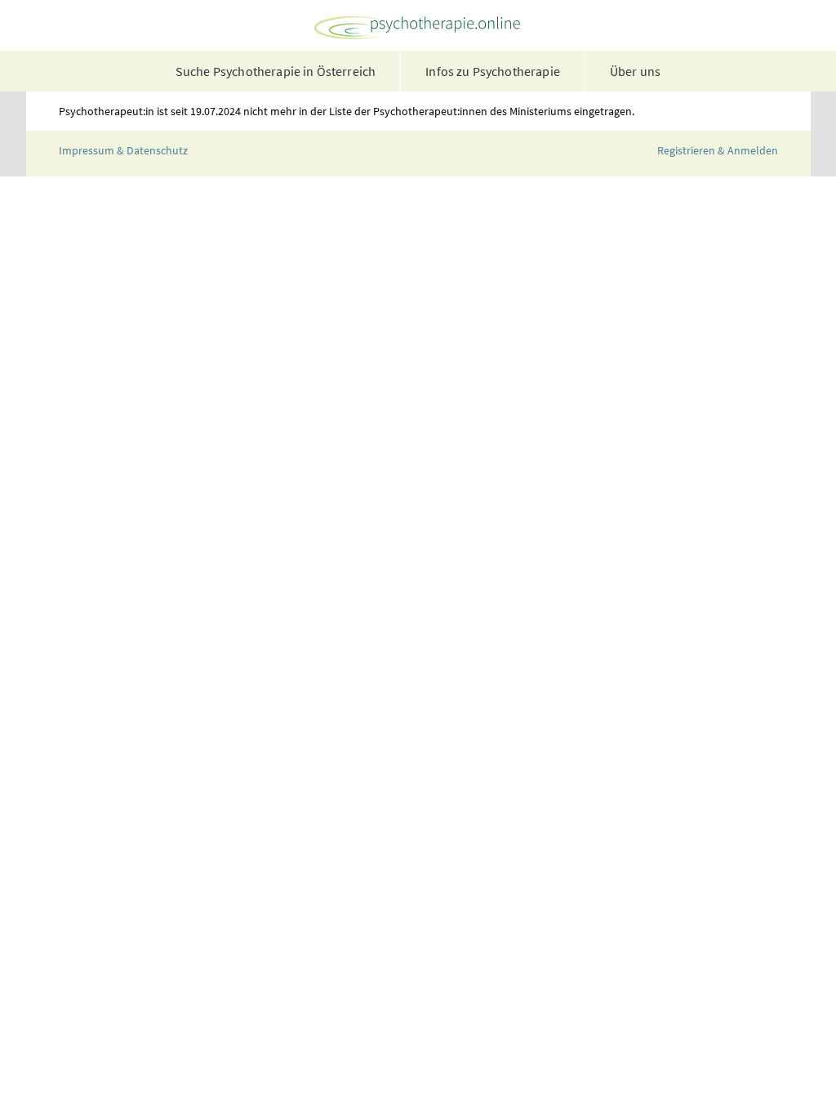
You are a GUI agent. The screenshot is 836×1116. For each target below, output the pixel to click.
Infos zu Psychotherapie (492, 71)
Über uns (635, 71)
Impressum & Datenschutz (123, 150)
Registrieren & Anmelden (717, 150)
